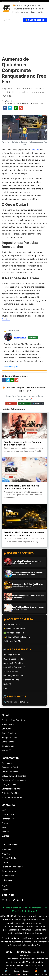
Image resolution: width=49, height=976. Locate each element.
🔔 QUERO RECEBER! (34, 20)
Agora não (7, 20)
